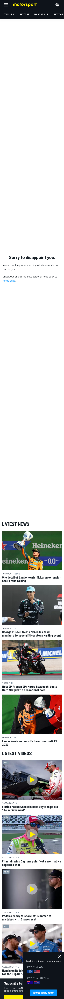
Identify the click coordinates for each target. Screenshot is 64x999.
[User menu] (57, 4)
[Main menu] (6, 4)
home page (9, 280)
